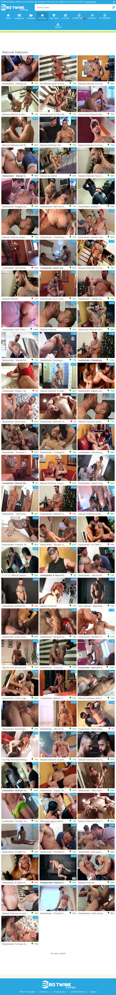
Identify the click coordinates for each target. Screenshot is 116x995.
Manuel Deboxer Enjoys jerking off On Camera (63, 483)
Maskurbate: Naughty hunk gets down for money (26, 206)
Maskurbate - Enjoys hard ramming (57, 790)
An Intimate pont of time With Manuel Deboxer (63, 83)
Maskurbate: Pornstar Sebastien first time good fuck (27, 544)
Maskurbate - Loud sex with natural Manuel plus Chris (66, 667)
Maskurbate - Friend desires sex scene (59, 237)
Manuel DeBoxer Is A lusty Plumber (95, 267)
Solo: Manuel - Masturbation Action (95, 606)
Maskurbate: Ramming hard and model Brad (23, 728)
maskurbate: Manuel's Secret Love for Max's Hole (64, 698)
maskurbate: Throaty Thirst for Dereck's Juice (24, 821)
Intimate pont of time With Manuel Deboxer (61, 114)
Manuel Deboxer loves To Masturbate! (97, 821)
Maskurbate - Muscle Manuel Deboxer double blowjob (66, 728)
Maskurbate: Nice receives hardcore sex (59, 298)
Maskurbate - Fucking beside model (57, 452)
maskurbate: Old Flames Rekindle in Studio (23, 267)
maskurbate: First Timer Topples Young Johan (24, 329)
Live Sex (65, 18)
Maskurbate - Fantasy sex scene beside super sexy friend (30, 83)
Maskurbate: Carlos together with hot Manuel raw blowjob (30, 698)
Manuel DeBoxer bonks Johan (93, 513)
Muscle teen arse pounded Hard (17, 667)
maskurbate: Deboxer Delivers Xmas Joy (59, 513)
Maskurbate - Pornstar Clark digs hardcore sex (24, 452)
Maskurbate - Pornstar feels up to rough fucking (63, 913)
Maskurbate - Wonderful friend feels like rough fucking (28, 360)
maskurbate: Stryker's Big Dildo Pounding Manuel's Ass (29, 390)
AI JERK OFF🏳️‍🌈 (79, 18)
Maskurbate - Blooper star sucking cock (59, 544)
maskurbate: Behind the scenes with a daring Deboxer (28, 606)
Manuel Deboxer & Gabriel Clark (56, 390)
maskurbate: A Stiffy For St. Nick (17, 882)
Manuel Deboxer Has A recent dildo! (95, 175)
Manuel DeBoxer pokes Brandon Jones (21, 237)
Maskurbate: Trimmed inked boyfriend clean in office (66, 851)
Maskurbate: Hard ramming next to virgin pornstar (64, 206)
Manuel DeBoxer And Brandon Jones (20, 145)
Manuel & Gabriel (48, 175)
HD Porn (92, 18)
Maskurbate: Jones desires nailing (18, 421)
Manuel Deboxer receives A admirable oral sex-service (28, 913)
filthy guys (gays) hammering (54, 821)
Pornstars (42, 18)
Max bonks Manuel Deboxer (92, 329)
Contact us (44, 992)
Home (8, 18)
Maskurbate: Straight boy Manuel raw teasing (24, 851)
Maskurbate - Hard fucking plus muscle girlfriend (25, 513)
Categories (19, 18)
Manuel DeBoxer (48, 606)
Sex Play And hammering (14, 759)
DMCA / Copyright (27, 992)
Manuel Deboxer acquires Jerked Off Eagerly (61, 759)
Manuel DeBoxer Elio (50, 145)
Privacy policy (59, 992)
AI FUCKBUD (104, 18)
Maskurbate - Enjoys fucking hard (94, 298)
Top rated (54, 18)
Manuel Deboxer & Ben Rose (16, 114)
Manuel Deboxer (10, 298)
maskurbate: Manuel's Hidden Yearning (59, 421)
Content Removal (77, 992)
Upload (58, 27)
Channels (31, 18)
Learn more (90, 1)
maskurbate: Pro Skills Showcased (94, 544)
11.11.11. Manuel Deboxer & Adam (19, 575)
